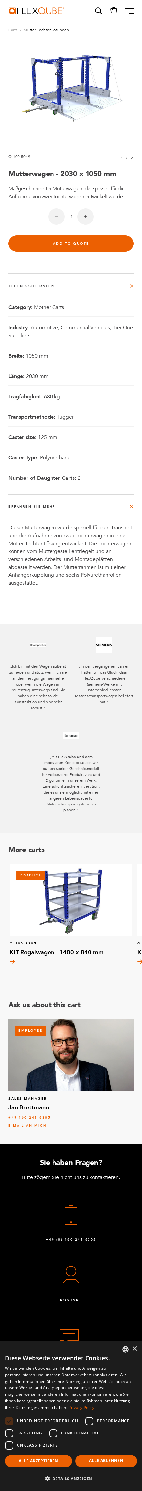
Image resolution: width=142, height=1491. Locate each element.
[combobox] (125, 1349)
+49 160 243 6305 (29, 1117)
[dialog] (71, 1416)
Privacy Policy (81, 1407)
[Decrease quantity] (56, 216)
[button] (98, 11)
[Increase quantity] (85, 216)
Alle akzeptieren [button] (38, 1461)
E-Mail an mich (27, 1125)
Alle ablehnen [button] (106, 1460)
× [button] (134, 1348)
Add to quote (71, 243)
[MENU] (127, 11)
